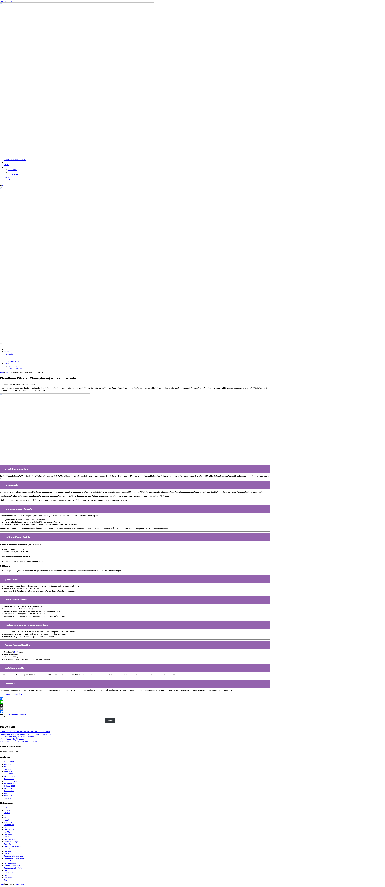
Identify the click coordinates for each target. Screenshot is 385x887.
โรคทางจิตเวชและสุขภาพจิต (13, 849)
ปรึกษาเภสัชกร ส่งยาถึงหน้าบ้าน (15, 160)
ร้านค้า (6, 165)
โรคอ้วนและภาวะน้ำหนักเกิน (13, 868)
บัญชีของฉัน (12, 170)
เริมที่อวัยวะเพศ (9, 829)
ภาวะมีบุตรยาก (23, 714)
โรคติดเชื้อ (7, 844)
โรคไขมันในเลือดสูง (10, 873)
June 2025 (8, 795)
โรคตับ (16, 652)
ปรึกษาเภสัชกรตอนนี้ (15, 182)
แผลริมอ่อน (8, 834)
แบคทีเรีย (7, 832)
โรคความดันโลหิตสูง (11, 842)
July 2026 (7, 764)
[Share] (135, 711)
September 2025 (10, 788)
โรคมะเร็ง (7, 854)
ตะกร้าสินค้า (12, 172)
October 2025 (9, 786)
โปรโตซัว (7, 837)
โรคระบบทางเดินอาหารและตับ (14, 858)
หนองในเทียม (8, 822)
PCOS (6, 714)
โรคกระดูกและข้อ (9, 839)
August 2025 (9, 791)
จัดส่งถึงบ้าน (12, 179)
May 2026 (8, 769)
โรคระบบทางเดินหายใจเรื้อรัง (13, 856)
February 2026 (9, 776)
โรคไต (6, 875)
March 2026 (8, 774)
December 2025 (10, 781)
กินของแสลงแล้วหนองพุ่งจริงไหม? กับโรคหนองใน (17, 736)
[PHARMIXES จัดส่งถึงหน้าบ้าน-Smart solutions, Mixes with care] (77, 156)
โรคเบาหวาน (8, 870)
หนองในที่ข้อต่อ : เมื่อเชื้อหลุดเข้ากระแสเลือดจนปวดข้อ (18, 741)
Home (2, 373)
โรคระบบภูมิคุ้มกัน (10, 863)
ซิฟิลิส (6, 815)
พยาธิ (6, 817)
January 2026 (9, 779)
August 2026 (9, 762)
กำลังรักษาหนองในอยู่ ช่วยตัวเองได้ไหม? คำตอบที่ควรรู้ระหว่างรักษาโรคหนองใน (27, 734)
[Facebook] (135, 698)
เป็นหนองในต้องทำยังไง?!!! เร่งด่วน (12, 739)
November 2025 (10, 783)
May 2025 (7, 798)
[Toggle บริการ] (384, 364)
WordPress (19, 884)
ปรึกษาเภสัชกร (13, 714)
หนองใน (7, 820)
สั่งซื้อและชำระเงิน (14, 174)
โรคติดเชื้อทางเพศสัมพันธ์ (12, 846)
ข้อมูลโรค (7, 813)
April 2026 (8, 771)
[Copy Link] (135, 708)
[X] (135, 705)
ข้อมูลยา (7, 810)
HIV (5, 808)
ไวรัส (5, 880)
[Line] (135, 702)
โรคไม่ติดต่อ (8, 878)
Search (2, 717)
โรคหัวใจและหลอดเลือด (12, 866)
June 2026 (8, 767)
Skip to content (6, 1)
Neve (2, 884)
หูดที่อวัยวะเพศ (9, 825)
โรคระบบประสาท (9, 861)
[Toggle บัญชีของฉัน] (384, 354)
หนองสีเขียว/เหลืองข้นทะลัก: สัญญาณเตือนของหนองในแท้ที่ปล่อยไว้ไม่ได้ (25, 732)
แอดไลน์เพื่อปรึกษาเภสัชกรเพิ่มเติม (11, 694)
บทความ (7, 162)
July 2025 (7, 793)
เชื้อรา (6, 827)
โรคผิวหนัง (7, 851)
